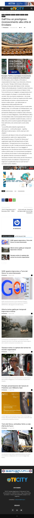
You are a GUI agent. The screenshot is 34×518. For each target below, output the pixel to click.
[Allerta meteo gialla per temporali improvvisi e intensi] (5, 249)
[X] (6, 200)
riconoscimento (21, 191)
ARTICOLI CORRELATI (8, 236)
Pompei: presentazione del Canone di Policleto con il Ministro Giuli (15, 387)
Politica (3, 16)
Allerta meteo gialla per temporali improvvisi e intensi (14, 310)
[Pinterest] (10, 200)
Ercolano (22, 14)
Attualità (13, 14)
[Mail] (17, 510)
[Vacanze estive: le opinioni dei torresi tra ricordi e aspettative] (5, 257)
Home (3, 12)
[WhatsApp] (14, 200)
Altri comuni (12, 12)
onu (15, 191)
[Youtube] (21, 510)
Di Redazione (5, 27)
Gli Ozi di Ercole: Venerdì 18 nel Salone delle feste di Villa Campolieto (24, 211)
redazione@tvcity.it (20, 499)
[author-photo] (17, 226)
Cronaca (17, 14)
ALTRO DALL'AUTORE (20, 236)
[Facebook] (3, 200)
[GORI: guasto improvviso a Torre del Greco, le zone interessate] (5, 242)
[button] (2, 8)
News (7, 12)
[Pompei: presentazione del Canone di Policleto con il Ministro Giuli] (17, 403)
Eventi (26, 14)
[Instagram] (12, 510)
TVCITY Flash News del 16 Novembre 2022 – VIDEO (8, 210)
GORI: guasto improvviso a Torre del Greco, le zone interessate (15, 272)
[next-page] (5, 263)
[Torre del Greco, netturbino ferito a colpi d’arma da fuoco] (17, 441)
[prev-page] (3, 263)
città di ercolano (9, 191)
